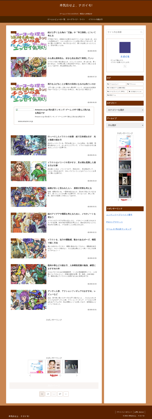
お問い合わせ (139, 412)
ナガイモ (125, 56)
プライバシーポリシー (124, 412)
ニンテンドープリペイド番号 (119, 215)
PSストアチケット (114, 222)
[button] (141, 32)
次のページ (54, 385)
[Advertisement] (53, 337)
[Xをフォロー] (125, 66)
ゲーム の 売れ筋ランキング (118, 229)
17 (60, 394)
